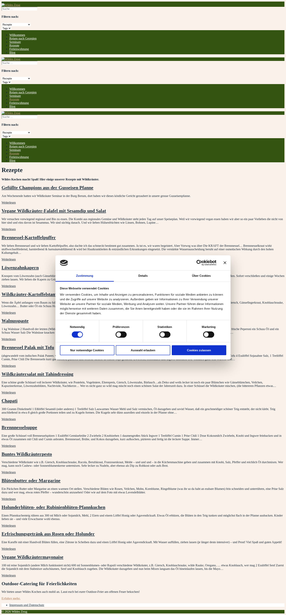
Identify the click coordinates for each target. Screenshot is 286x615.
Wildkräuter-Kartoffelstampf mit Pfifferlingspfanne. (54, 294)
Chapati (10, 400)
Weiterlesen (9, 202)
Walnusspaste (15, 320)
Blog (12, 52)
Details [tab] (143, 275)
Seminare (15, 42)
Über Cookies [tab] (201, 275)
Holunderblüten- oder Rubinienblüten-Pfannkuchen (53, 507)
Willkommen (17, 35)
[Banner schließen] (225, 262)
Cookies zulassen (199, 350)
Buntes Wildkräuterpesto (27, 454)
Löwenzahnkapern (20, 267)
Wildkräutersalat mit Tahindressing (37, 374)
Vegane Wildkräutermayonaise (32, 557)
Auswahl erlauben (143, 350)
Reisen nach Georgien (23, 38)
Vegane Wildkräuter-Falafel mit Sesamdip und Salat (54, 210)
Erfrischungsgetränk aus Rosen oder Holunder (48, 533)
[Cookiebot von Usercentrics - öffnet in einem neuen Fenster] (199, 263)
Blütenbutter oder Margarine (31, 480)
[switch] (121, 334)
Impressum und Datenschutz (26, 605)
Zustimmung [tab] (84, 275)
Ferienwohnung (19, 49)
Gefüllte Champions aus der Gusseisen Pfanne (47, 187)
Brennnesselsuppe (19, 427)
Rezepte (14, 45)
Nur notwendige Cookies (87, 350)
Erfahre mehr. (11, 598)
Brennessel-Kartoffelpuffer (29, 237)
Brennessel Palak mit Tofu (28, 347)
